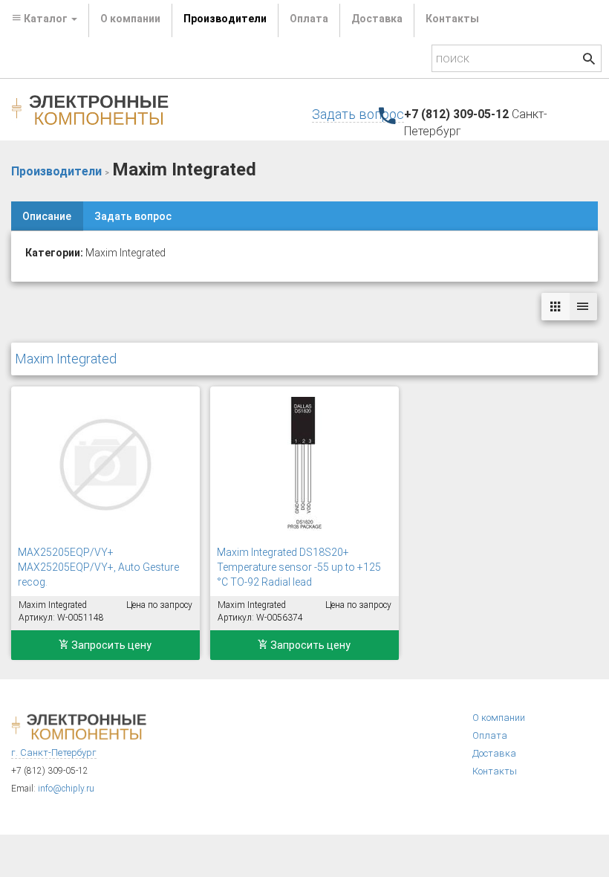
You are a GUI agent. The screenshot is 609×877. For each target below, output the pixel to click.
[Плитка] (555, 306)
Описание (46, 216)
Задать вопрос (358, 114)
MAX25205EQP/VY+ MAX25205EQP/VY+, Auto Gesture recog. (98, 567)
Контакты (452, 19)
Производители (225, 19)
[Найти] (589, 61)
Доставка (377, 19)
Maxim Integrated (66, 358)
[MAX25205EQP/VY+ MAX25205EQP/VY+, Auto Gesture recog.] (105, 463)
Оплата (309, 19)
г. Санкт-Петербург (54, 752)
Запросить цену (110, 645)
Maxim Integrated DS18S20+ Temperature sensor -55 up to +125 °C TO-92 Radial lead (299, 567)
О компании (130, 19)
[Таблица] (583, 306)
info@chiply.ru (66, 788)
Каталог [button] (46, 19)
